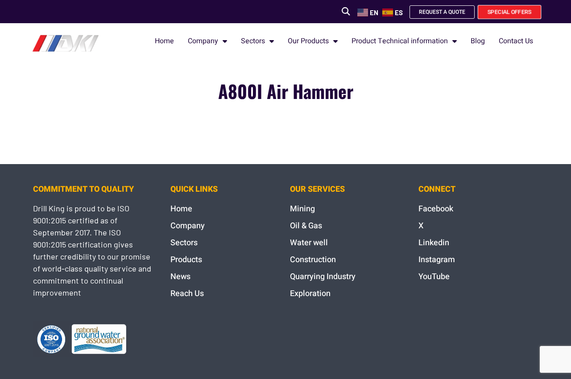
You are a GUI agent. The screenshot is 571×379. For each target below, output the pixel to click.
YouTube (434, 277)
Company (203, 41)
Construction (313, 260)
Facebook (435, 209)
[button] (345, 11)
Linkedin (433, 243)
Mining (302, 209)
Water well (309, 243)
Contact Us (516, 41)
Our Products (308, 41)
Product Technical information (400, 41)
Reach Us (187, 294)
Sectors (253, 41)
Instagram (436, 260)
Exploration (310, 294)
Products (186, 260)
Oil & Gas (306, 226)
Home (164, 41)
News (180, 277)
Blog (478, 41)
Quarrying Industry (323, 277)
